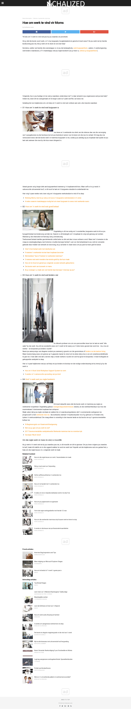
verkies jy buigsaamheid (88, 51)
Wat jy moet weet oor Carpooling (44, 466)
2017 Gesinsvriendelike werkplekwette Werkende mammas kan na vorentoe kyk (53, 431)
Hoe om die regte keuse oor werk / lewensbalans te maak (52, 457)
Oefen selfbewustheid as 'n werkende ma (47, 475)
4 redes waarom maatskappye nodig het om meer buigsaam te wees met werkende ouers (57, 201)
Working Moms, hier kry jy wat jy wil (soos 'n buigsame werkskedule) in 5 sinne (53, 198)
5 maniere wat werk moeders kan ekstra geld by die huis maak (47, 259)
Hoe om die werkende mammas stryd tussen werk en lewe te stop (55, 519)
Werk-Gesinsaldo (27, 18)
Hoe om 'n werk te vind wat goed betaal (42, 206)
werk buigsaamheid (80, 48)
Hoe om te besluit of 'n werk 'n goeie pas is (48, 570)
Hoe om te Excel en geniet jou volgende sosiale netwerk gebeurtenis (49, 263)
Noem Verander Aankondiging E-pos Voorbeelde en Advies (53, 650)
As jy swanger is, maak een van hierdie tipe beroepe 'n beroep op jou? (50, 270)
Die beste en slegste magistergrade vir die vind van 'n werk (53, 632)
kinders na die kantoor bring (95, 351)
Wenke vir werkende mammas (41, 18)
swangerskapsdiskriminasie (63, 407)
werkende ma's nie (43, 415)
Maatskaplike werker (41, 597)
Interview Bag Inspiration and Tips (45, 552)
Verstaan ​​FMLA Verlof (33, 435)
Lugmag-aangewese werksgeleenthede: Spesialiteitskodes (53, 659)
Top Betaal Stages (40, 583)
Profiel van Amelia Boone (42, 668)
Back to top (65, 699)
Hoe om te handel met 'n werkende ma (46, 484)
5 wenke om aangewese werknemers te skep (49, 624)
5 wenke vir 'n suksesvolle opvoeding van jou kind (43, 374)
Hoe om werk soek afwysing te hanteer (46, 615)
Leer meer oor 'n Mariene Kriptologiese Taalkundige (50, 592)
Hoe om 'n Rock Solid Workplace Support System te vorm (45, 371)
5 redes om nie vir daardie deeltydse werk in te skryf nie (52, 493)
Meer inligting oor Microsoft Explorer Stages (48, 561)
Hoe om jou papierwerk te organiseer (46, 502)
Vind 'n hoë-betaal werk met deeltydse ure (40, 249)
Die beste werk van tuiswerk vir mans (38, 266)
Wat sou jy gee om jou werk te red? (37, 428)
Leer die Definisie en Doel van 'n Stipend (47, 606)
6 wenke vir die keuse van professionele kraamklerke (51, 528)
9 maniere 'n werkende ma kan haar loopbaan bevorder (44, 252)
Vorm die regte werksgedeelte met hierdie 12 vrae (50, 510)
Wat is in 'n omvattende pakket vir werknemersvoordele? (52, 677)
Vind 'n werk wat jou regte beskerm (40, 379)
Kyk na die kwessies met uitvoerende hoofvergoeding (51, 641)
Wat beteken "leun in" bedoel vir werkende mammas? (44, 256)
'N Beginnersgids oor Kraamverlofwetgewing (41, 424)
